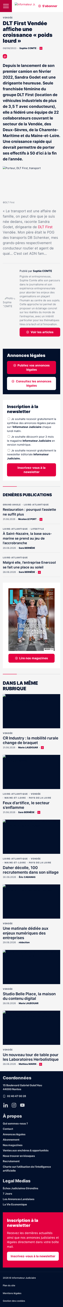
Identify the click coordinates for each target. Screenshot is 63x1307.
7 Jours (7, 1193)
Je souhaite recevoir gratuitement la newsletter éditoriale (31, 454)
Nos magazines (12, 1145)
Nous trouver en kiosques (19, 1156)
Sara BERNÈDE (27, 547)
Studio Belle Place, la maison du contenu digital (29, 996)
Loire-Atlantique (36, 504)
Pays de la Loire (40, 797)
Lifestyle (37, 529)
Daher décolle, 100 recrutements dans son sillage (31, 870)
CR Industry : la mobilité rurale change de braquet (30, 740)
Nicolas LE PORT (27, 519)
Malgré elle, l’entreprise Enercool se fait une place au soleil (29, 564)
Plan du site (9, 1285)
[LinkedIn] (5, 1105)
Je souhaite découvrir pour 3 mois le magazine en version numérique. (31, 440)
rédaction (24, 942)
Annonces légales (14, 1134)
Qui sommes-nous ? (15, 1123)
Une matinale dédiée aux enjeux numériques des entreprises (25, 933)
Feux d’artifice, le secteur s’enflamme (26, 805)
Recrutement (11, 1161)
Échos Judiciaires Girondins (20, 1188)
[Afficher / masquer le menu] (6, 6)
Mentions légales (12, 1293)
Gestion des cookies (14, 1300)
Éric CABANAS (27, 877)
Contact (8, 1129)
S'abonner (49, 6)
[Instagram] (14, 1105)
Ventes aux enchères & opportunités (25, 1150)
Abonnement (11, 1139)
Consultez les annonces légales (33, 383)
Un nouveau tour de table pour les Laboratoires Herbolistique (31, 1057)
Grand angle (12, 504)
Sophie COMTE (27, 48)
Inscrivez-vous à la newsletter (32, 470)
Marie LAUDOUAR (28, 747)
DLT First (45, 227)
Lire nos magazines (33, 658)
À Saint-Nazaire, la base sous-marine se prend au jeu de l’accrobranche (27, 538)
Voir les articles (42, 332)
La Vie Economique (15, 1204)
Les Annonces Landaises (18, 1199)
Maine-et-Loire (15, 797)
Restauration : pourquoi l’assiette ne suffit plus (29, 512)
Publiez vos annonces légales (34, 367)
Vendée (8, 17)
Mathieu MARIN (27, 1064)
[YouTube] (22, 1105)
